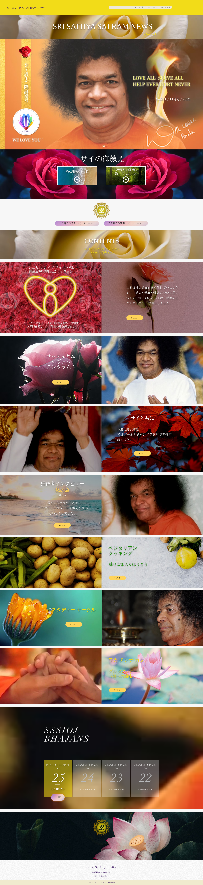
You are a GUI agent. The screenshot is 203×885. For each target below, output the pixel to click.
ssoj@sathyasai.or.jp (101, 872)
